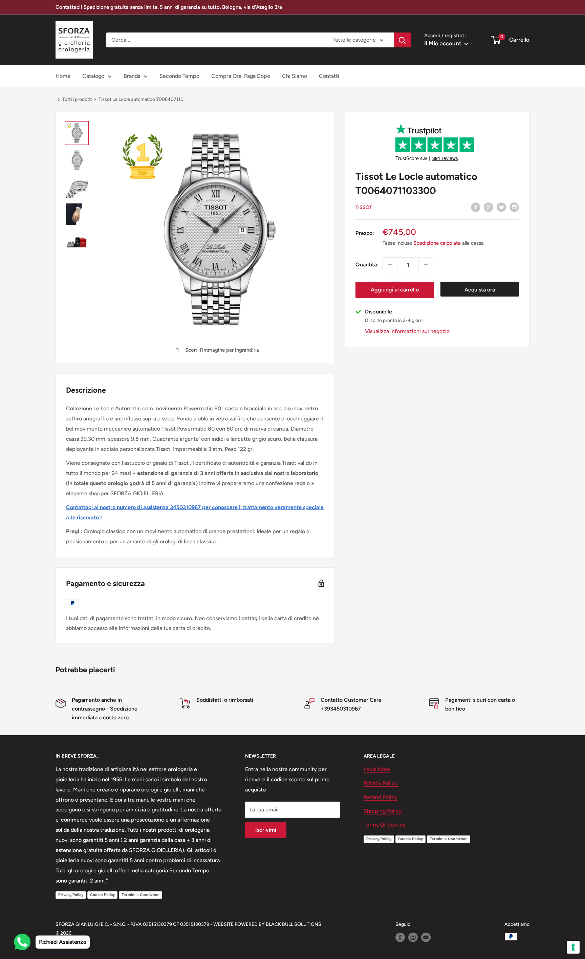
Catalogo (93, 76)
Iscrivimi (265, 830)
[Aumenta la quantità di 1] (426, 265)
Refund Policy (380, 797)
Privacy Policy (70, 894)
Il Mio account (443, 43)
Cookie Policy (102, 894)
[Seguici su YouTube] (426, 937)
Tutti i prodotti (77, 99)
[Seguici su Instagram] (413, 937)
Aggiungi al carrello (395, 289)
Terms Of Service (385, 825)
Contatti (329, 76)
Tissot (363, 207)
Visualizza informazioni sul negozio (407, 331)
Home (63, 76)
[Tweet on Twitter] (501, 207)
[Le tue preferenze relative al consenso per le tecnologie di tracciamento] (573, 947)
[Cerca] (402, 39)
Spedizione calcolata (437, 243)
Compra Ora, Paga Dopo (240, 76)
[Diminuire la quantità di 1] (390, 265)
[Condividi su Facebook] (475, 207)
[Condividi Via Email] (514, 207)
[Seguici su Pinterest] (488, 207)
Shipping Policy (383, 811)
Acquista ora (479, 289)
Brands (132, 76)
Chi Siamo (294, 76)
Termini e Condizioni (140, 894)
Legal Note (377, 769)
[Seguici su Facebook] (400, 937)
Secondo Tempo (179, 76)
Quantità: (366, 264)
